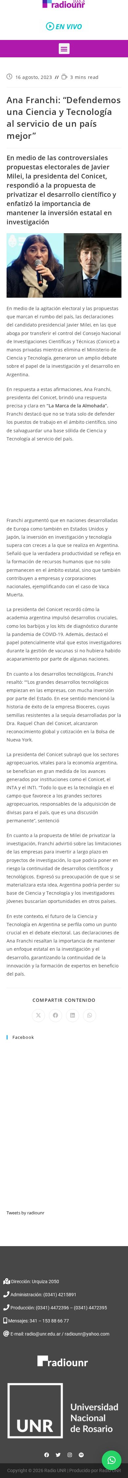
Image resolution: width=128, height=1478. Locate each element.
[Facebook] (47, 1455)
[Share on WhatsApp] (89, 1015)
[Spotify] (81, 1455)
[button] (64, 48)
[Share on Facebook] (55, 1015)
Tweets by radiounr (25, 1213)
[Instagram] (70, 1455)
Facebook (23, 1037)
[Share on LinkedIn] (72, 1015)
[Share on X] (38, 1015)
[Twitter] (58, 1455)
